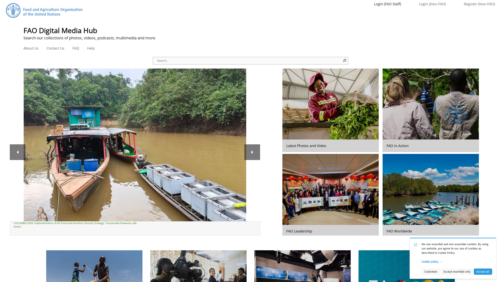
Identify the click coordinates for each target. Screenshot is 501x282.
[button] (345, 60)
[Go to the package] (330, 110)
